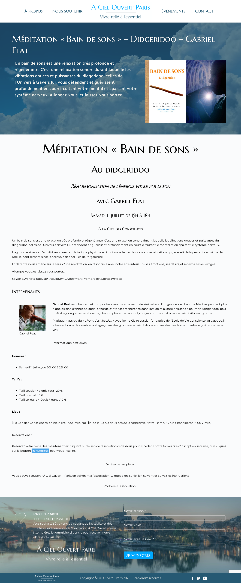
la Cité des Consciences (31, 423)
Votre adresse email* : (140, 539)
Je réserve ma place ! (120, 464)
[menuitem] (34, 11)
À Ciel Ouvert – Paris (57, 475)
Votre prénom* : (135, 511)
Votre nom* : (133, 525)
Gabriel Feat (62, 304)
